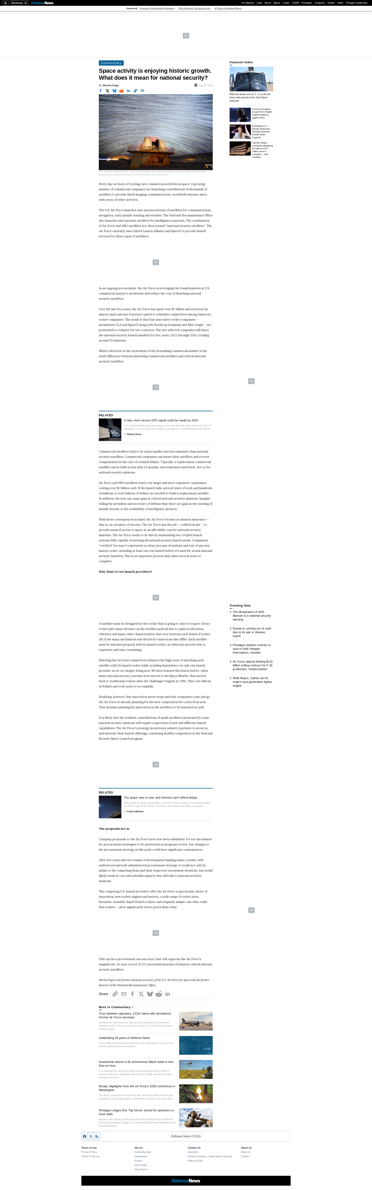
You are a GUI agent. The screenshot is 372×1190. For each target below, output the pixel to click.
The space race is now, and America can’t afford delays (160, 797)
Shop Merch (141, 1169)
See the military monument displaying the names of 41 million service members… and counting (262, 150)
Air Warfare (248, 3)
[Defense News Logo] (42, 3)
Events (138, 1160)
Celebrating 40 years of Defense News (124, 1037)
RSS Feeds (141, 1165)
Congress (319, 3)
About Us (246, 1152)
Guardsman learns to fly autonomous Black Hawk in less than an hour (136, 1063)
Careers (245, 1156)
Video (340, 3)
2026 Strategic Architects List (194, 8)
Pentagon (307, 3)
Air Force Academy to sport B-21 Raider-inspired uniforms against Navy (262, 113)
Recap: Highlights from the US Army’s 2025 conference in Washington (137, 1088)
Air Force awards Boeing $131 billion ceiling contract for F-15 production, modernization (253, 665)
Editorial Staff (195, 1160)
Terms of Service (90, 1156)
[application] (251, 79)
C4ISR (295, 3)
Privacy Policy (89, 1152)
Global (331, 3)
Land (259, 3)
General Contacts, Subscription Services (210, 1156)
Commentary (111, 63)
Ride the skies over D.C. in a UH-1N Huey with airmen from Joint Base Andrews (250, 97)
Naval (267, 3)
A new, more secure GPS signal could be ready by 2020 (161, 420)
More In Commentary (115, 1007)
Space (276, 3)
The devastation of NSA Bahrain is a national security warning (252, 615)
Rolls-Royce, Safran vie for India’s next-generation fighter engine (252, 681)
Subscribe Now (143, 1152)
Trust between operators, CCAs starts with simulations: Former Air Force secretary (135, 1015)
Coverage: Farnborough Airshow (157, 8)
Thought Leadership (356, 3)
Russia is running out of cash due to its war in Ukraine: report (252, 632)
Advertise (193, 1152)
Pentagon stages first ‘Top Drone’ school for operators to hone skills (136, 1112)
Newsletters (141, 1156)
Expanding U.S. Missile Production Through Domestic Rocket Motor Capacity (261, 132)
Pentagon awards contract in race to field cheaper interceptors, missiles (252, 648)
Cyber (286, 3)
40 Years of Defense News (227, 8)
